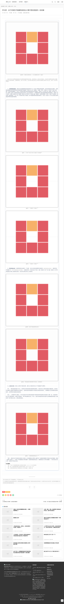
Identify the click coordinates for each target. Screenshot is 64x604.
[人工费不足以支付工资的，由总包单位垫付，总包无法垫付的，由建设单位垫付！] (38, 528)
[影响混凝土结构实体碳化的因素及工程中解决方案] (7, 545)
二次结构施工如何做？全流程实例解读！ (10, 501)
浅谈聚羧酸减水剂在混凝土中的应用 (51, 543)
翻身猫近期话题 (49, 571)
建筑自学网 (14, 573)
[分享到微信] (3, 495)
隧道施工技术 (16, 517)
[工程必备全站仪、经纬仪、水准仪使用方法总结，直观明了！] (7, 528)
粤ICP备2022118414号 (32, 598)
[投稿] (52, 2)
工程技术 (26, 1)
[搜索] (55, 2)
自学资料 (21, 1)
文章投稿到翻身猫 (50, 574)
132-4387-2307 (38, 572)
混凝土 (8, 459)
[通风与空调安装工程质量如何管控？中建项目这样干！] (38, 520)
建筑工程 (46, 458)
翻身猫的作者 (49, 569)
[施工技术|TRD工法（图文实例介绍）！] (38, 553)
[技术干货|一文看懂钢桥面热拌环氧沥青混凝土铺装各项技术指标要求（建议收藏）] (7, 553)
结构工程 (26, 74)
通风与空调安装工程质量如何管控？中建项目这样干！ (52, 518)
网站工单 (38, 567)
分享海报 (60, 495)
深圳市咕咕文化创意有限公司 (12, 571)
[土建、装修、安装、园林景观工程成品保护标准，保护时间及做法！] (38, 511)
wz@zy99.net (38, 570)
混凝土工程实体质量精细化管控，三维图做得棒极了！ (21, 510)
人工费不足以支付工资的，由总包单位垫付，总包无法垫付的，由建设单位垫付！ (52, 527)
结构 (11, 12)
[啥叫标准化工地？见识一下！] (38, 536)
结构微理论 (12, 481)
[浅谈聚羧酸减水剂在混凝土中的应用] (38, 545)
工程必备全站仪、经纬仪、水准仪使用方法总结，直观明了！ (21, 527)
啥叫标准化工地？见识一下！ (50, 534)
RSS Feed (48, 578)
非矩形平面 (27, 12)
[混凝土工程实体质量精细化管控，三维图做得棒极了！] (7, 511)
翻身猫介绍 (49, 567)
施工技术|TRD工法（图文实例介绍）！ (52, 551)
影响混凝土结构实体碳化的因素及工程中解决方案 (21, 543)
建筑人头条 (8, 1)
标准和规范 (14, 1)
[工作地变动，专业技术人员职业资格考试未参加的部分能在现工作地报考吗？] (7, 536)
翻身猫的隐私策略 (50, 573)
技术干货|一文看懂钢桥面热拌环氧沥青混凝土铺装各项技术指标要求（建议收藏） (22, 552)
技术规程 (24, 465)
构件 (10, 398)
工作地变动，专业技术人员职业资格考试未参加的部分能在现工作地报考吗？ (21, 535)
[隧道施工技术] (7, 520)
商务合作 (48, 576)
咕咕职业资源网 (2, 2)
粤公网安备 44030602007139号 (38, 599)
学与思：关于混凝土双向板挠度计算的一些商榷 (52, 501)
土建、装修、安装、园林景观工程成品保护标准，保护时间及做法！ (52, 510)
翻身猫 (10, 482)
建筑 (24, 12)
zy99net (36, 577)
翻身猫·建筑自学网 (7, 566)
